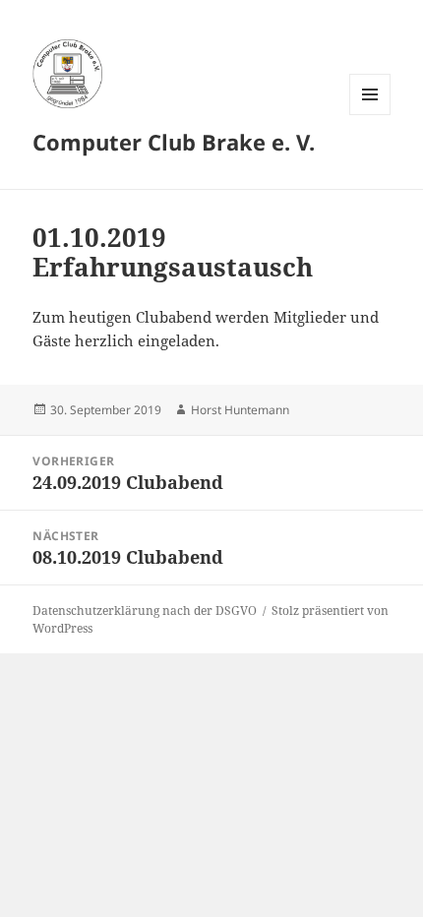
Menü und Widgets (370, 114)
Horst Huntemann (240, 409)
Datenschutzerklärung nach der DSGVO (144, 610)
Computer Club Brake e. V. (173, 141)
